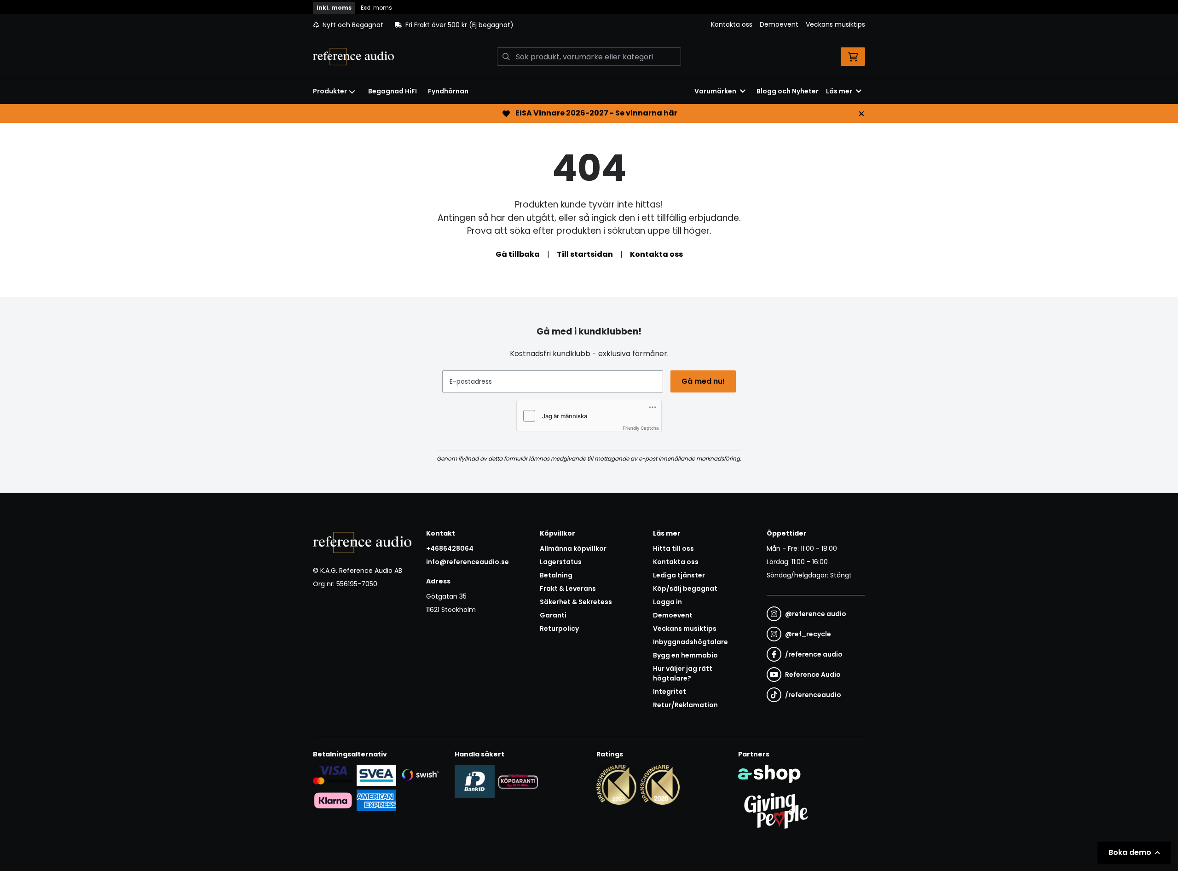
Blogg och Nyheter (787, 91)
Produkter (330, 91)
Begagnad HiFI (392, 91)
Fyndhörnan (448, 91)
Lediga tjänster (679, 575)
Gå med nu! (703, 381)
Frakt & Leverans (568, 588)
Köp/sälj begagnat (685, 588)
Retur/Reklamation (685, 704)
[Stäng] (861, 113)
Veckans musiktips (835, 24)
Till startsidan (585, 254)
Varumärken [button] (715, 91)
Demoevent (779, 24)
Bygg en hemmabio (685, 655)
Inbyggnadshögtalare (690, 641)
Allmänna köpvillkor (573, 548)
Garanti (553, 615)
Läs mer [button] (839, 91)
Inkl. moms (334, 8)
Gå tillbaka (518, 254)
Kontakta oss (731, 24)
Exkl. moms (376, 8)
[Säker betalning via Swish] (420, 775)
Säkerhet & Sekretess (576, 601)
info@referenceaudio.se (467, 561)
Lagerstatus (561, 561)
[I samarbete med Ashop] (769, 774)
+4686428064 (450, 548)
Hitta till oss (673, 548)
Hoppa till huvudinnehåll (585, 12)
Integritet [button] (669, 691)
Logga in (667, 601)
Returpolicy (559, 628)
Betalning (556, 575)
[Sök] (506, 56)
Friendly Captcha (641, 428)
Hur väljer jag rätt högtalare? (682, 673)
